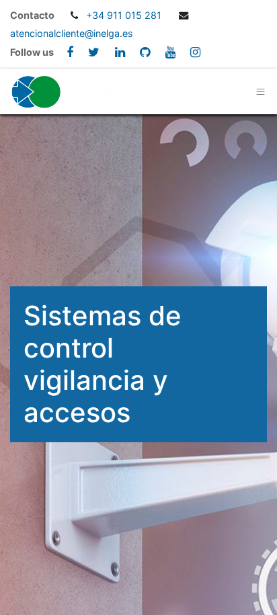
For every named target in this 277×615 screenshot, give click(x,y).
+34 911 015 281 (125, 15)
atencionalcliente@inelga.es (71, 33)
